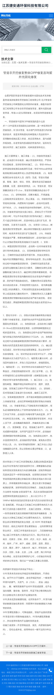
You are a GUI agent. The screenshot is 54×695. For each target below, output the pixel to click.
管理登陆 (24, 669)
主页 (14, 62)
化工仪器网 (42, 669)
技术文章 (22, 62)
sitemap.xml (16, 669)
